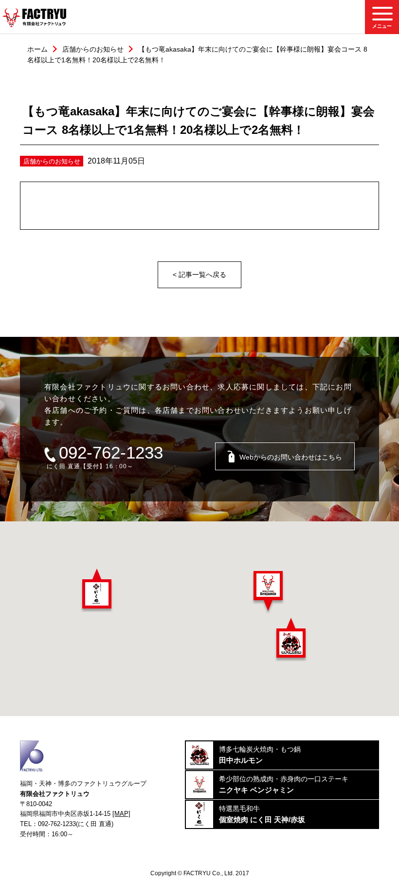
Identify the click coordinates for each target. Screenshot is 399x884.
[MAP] (121, 813)
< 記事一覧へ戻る (199, 274)
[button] (96, 590)
